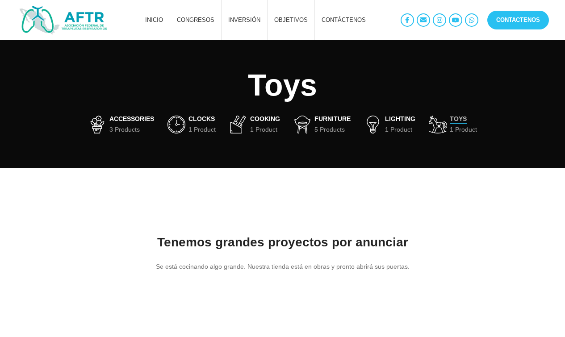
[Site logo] (63, 19)
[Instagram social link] (439, 20)
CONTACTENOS (518, 20)
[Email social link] (423, 20)
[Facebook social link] (407, 20)
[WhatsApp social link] (471, 20)
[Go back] (237, 85)
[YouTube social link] (455, 20)
